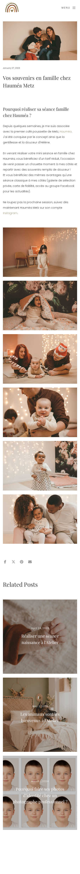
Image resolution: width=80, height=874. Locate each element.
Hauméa (66, 131)
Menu (66, 7)
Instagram (10, 213)
